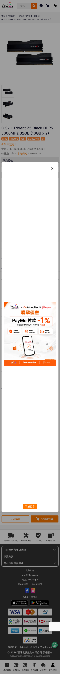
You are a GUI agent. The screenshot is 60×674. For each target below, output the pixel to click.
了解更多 (30, 506)
